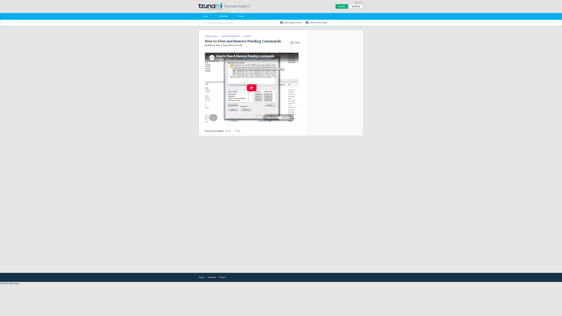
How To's (248, 36)
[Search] (205, 23)
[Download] (275, 122)
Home (205, 16)
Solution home (211, 36)
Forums (241, 16)
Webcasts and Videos (230, 36)
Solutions (223, 16)
